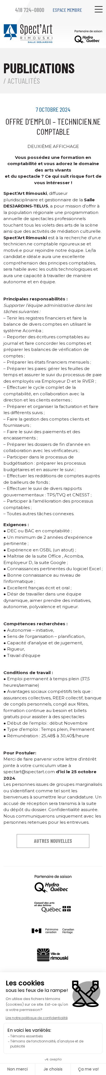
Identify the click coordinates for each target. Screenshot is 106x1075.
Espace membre (67, 10)
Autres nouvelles (53, 841)
